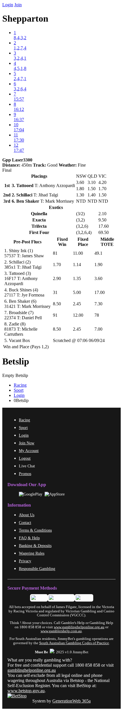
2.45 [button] (77, 303)
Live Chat (27, 466)
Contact (25, 522)
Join (18, 4)
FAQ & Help (29, 538)
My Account (29, 450)
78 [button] (96, 315)
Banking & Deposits (35, 545)
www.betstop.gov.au (26, 690)
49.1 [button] (98, 253)
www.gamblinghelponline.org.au (79, 627)
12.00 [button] (78, 315)
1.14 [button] (77, 264)
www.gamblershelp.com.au (61, 631)
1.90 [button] (98, 264)
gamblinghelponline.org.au (31, 670)
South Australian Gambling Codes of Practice (74, 643)
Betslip (15, 361)
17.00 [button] (99, 292)
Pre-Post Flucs (27, 241)
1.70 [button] (57, 264)
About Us (26, 515)
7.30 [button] (98, 303)
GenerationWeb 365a (71, 700)
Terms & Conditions (35, 530)
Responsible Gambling (37, 568)
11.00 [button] (78, 253)
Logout (25, 458)
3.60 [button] (98, 278)
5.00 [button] (77, 292)
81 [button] (55, 253)
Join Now (26, 443)
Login (7, 4)
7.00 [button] (98, 329)
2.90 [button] (57, 278)
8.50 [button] (57, 303)
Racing (20, 385)
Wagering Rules (31, 553)
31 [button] (55, 292)
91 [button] (55, 315)
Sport (18, 390)
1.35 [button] (77, 278)
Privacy (25, 561)
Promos (25, 473)
